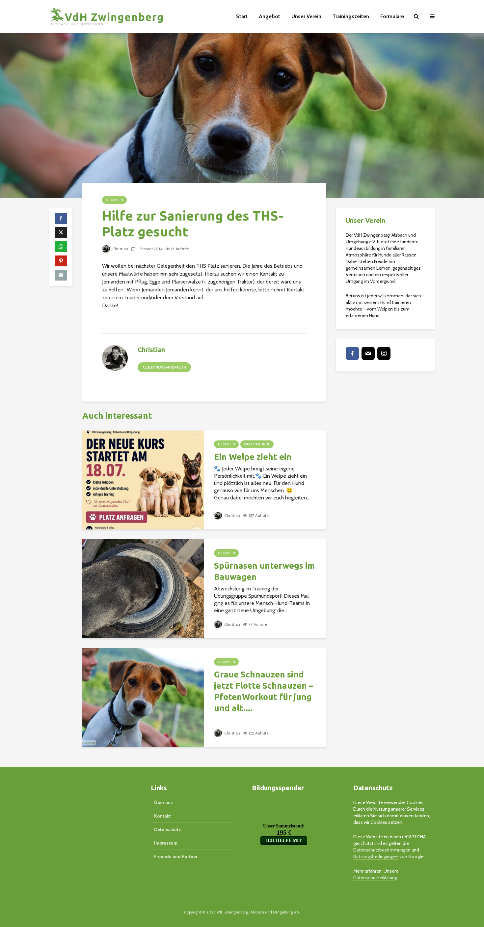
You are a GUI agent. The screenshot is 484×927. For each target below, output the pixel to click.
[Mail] (368, 353)
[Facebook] (352, 353)
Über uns (163, 802)
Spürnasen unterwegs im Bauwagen (264, 571)
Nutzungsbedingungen (375, 856)
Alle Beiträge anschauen (164, 367)
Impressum (165, 843)
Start (242, 16)
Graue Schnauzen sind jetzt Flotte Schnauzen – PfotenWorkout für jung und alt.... (263, 691)
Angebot (269, 16)
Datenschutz (167, 829)
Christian (119, 248)
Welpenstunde (257, 444)
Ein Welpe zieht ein (253, 457)
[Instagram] (383, 353)
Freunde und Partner (176, 856)
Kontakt (162, 816)
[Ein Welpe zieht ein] (143, 479)
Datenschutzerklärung (375, 878)
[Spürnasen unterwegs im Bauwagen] (143, 588)
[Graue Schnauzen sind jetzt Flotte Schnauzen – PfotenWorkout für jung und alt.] (143, 697)
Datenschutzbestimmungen (382, 850)
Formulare (392, 16)
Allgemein (114, 200)
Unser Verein (306, 16)
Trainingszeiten (351, 16)
